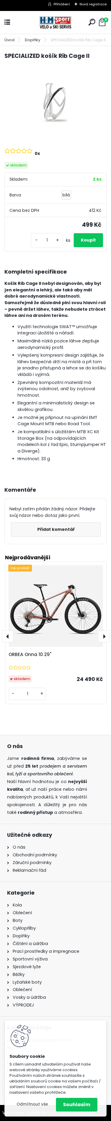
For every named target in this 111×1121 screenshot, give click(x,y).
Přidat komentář (56, 529)
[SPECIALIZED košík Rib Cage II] (55, 103)
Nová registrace (93, 4)
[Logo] (55, 22)
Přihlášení (62, 4)
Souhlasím (76, 1104)
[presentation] (8, 636)
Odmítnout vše (32, 1104)
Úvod (9, 40)
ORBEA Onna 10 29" (30, 654)
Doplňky (32, 40)
